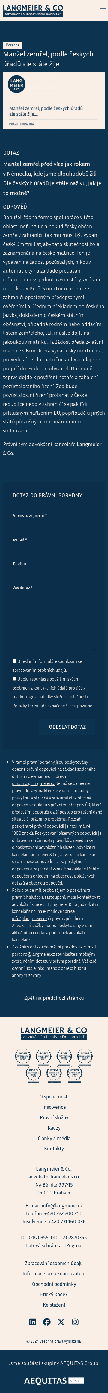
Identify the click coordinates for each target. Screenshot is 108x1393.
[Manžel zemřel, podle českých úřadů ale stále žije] (54, 100)
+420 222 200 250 (63, 1213)
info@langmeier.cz (29, 918)
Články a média (54, 1138)
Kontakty (54, 1148)
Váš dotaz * (23, 587)
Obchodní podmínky (54, 1284)
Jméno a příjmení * (30, 515)
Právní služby (54, 1117)
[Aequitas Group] (54, 1379)
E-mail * (20, 539)
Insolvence (54, 1107)
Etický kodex (54, 1294)
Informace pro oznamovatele (54, 1273)
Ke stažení (54, 1305)
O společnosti (54, 1096)
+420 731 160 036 (67, 1221)
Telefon (19, 563)
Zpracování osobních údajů (54, 1263)
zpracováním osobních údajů (39, 670)
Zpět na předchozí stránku (54, 997)
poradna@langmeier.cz (33, 783)
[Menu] (100, 8)
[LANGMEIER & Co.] (33, 9)
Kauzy (54, 1127)
